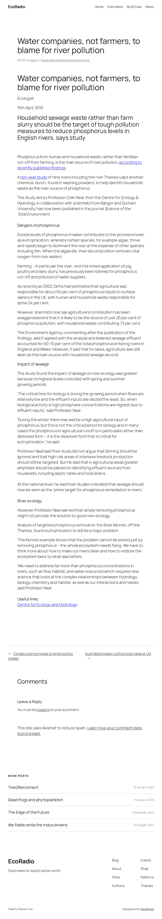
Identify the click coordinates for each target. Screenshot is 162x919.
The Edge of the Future (28, 812)
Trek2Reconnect (23, 787)
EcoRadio (16, 6)
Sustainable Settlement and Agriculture (65, 60)
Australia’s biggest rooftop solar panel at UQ (118, 653)
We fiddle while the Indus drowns (37, 825)
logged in (43, 709)
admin (34, 60)
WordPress (147, 909)
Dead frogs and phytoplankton (35, 800)
